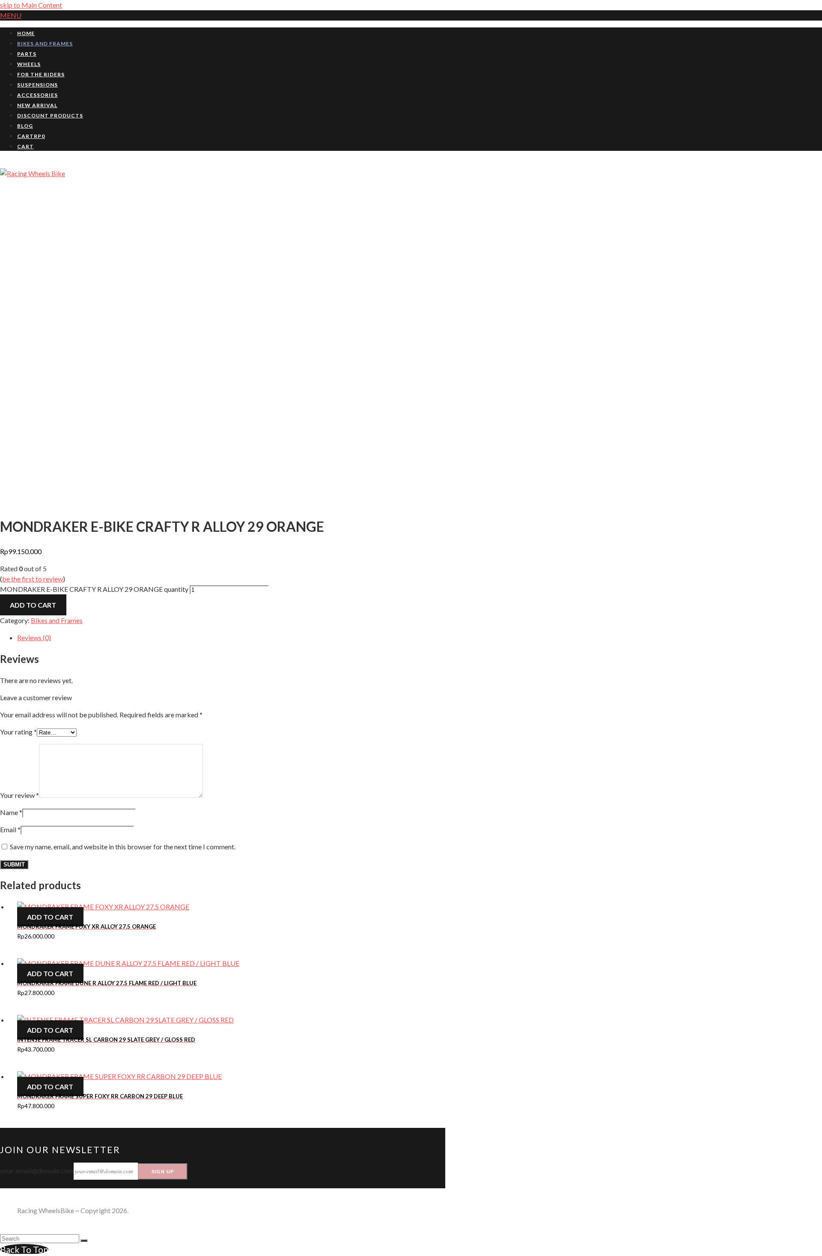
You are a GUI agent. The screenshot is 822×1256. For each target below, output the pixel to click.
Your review (19, 795)
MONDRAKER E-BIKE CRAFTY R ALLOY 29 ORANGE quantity (94, 589)
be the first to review (32, 579)
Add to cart (33, 605)
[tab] (231, 637)
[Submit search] (83, 1240)
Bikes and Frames (57, 620)
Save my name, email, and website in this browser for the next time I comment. (122, 846)
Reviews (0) (34, 637)
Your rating (18, 732)
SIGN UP (163, 1171)
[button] (10, 15)
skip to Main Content (31, 5)
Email (10, 829)
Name (11, 812)
